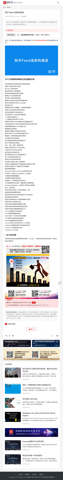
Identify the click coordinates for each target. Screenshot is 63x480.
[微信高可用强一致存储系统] (13, 459)
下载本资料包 (11, 35)
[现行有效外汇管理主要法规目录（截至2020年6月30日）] (13, 372)
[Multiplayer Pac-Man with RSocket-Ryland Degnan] (13, 417)
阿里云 (48, 477)
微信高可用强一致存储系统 (32, 456)
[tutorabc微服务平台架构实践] (13, 445)
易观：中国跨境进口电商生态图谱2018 (36, 385)
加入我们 (20, 474)
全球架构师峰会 (41, 40)
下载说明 (41, 474)
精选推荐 (24, 16)
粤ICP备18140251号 (37, 477)
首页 (4, 7)
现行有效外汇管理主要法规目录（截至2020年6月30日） (39, 370)
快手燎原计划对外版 (29, 399)
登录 (34, 302)
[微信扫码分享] (6, 335)
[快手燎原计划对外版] (13, 403)
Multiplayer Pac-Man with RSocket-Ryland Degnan (38, 414)
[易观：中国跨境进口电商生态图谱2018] (13, 389)
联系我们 (27, 474)
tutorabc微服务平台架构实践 (33, 441)
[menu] (58, 2)
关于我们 (34, 474)
